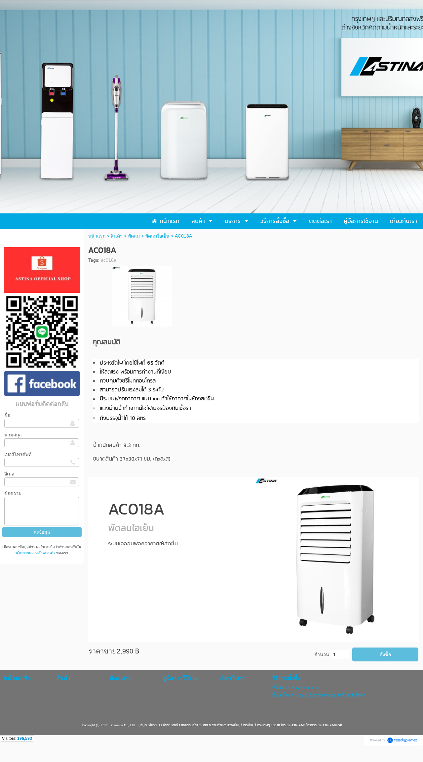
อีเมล (9, 473)
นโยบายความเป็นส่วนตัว (36, 553)
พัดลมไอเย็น (157, 236)
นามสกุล (13, 434)
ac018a (108, 260)
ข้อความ (12, 493)
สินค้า (117, 236)
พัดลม (134, 236)
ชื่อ (7, 415)
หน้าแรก (96, 236)
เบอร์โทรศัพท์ (17, 454)
